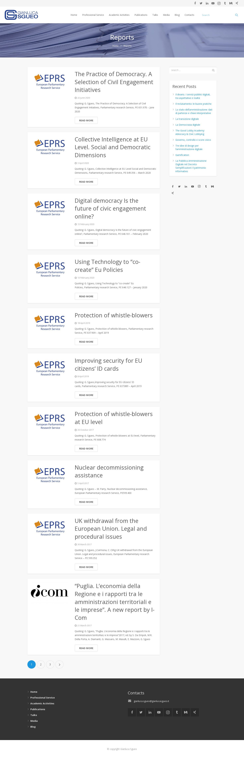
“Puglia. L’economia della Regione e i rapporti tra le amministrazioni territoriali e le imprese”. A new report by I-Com (114, 601)
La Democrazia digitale (187, 124)
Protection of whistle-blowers (114, 315)
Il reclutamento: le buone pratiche (193, 103)
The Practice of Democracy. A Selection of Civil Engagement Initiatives (114, 82)
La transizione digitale (187, 118)
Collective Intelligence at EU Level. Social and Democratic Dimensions (112, 147)
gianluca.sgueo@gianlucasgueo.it (151, 701)
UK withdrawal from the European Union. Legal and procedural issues (111, 528)
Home (116, 45)
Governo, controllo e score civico (193, 139)
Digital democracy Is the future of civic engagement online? (110, 208)
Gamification (182, 155)
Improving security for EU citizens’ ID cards (108, 364)
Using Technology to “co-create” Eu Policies (107, 265)
